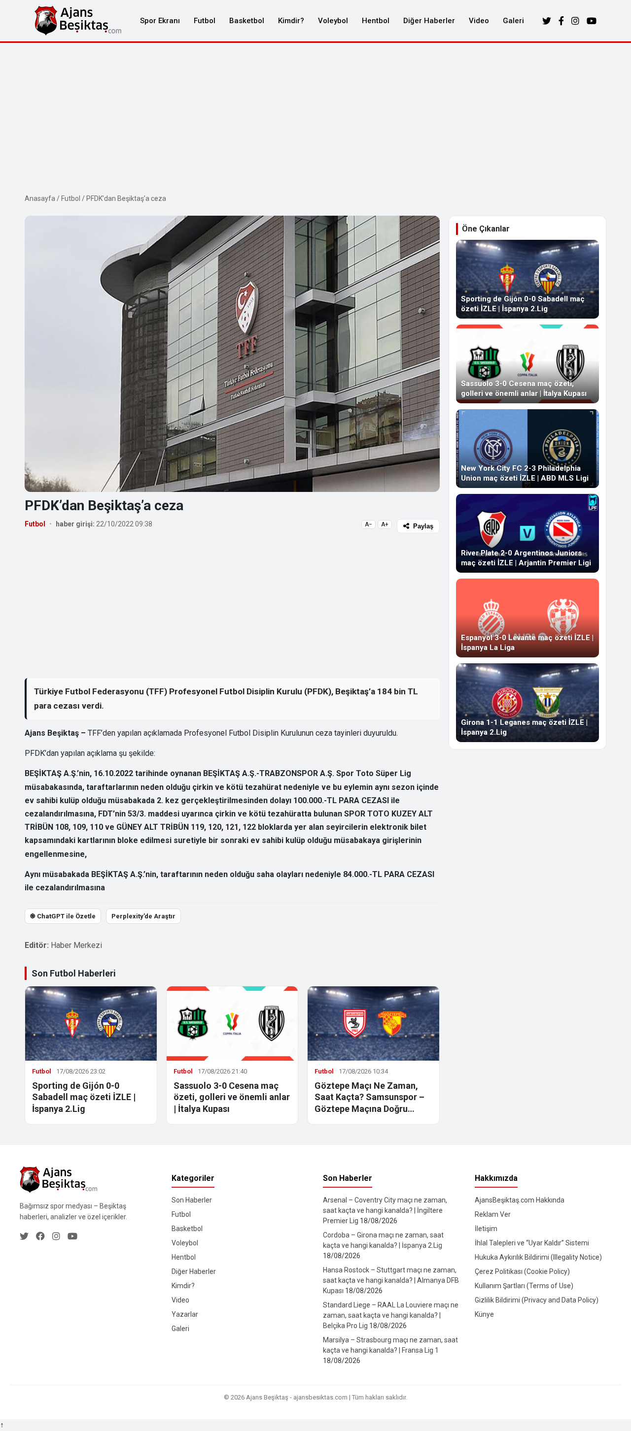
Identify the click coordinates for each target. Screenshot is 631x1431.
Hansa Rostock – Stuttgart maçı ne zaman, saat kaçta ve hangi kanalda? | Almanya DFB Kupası (391, 1280)
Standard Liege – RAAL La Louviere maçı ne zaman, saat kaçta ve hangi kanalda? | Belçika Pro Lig (390, 1315)
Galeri (513, 20)
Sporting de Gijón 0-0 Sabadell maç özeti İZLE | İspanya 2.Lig (84, 1097)
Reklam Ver (493, 1214)
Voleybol (333, 20)
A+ (384, 524)
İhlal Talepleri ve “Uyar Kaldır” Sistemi (532, 1243)
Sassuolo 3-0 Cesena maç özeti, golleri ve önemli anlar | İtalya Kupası (232, 1097)
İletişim (486, 1229)
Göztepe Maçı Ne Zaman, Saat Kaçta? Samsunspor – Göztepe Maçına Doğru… (369, 1097)
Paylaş (423, 526)
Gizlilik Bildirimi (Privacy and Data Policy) (536, 1300)
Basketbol (246, 20)
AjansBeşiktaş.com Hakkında (519, 1200)
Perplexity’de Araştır (143, 916)
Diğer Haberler (429, 20)
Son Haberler (192, 1200)
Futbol (204, 20)
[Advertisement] (315, 117)
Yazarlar (185, 1314)
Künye (484, 1314)
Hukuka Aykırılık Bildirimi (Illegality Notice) (538, 1257)
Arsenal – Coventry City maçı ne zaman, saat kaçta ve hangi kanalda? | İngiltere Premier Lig (385, 1210)
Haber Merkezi (76, 945)
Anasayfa (40, 198)
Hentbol (375, 20)
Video (479, 20)
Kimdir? (291, 20)
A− (368, 524)
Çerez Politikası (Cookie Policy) (522, 1271)
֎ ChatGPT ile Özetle (63, 916)
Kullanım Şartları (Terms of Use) (524, 1286)
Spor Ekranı (160, 20)
